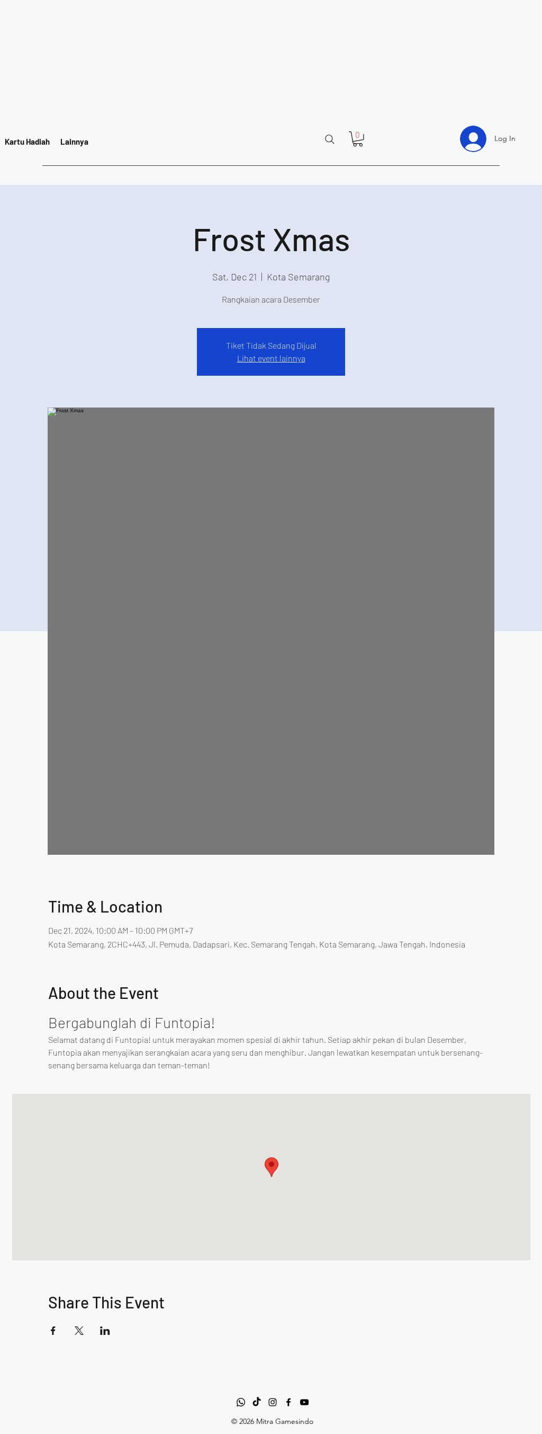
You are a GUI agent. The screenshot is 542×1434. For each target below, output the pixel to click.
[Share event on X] (79, 1330)
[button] (358, 139)
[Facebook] (288, 1402)
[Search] (330, 139)
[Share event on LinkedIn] (105, 1330)
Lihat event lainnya (271, 358)
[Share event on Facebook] (53, 1330)
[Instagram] (272, 1402)
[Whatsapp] (241, 1402)
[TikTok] (256, 1402)
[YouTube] (304, 1402)
